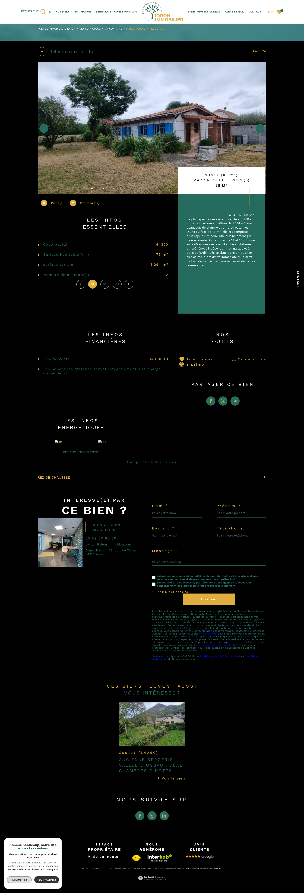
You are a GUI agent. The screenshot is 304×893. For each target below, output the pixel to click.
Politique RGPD (206, 868)
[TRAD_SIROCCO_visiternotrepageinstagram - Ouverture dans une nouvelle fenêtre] (152, 815)
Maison (109, 28)
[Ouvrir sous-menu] (72, 11)
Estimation (83, 11)
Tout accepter (46, 879)
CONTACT (255, 11)
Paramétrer (19, 879)
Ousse (96, 28)
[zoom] (152, 193)
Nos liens (194, 868)
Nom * (160, 505)
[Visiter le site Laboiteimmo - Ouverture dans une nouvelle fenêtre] (151, 882)
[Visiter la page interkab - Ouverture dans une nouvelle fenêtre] (159, 858)
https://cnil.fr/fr (208, 633)
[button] (260, 128)
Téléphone (230, 528)
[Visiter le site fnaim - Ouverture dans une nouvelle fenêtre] (136, 858)
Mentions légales (173, 868)
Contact (298, 279)
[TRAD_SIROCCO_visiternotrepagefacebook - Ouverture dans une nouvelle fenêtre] (139, 815)
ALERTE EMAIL (234, 11)
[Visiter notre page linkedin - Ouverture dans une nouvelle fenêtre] (164, 815)
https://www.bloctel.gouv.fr (214, 644)
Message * (165, 551)
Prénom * (229, 505)
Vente (84, 28)
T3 (120, 28)
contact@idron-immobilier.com (108, 544)
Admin (185, 868)
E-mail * (163, 528)
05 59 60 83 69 (101, 538)
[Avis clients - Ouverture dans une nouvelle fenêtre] (200, 857)
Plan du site (158, 868)
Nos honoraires (144, 868)
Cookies (217, 868)
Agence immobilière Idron (56, 28)
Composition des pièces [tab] (152, 462)
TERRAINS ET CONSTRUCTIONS (116, 11)
